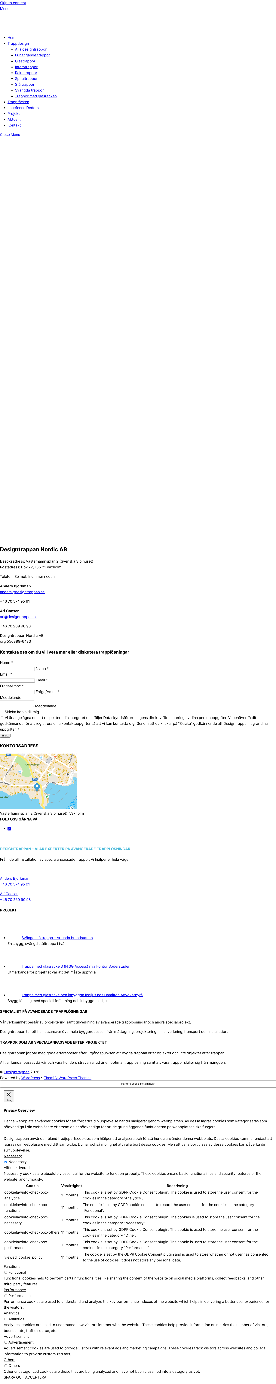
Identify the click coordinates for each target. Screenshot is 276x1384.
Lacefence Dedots (23, 107)
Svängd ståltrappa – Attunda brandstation (57, 938)
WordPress (30, 1078)
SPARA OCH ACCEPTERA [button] (25, 1377)
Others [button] (9, 1359)
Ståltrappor (24, 84)
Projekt (14, 113)
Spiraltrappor (26, 78)
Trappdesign (18, 43)
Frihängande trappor (32, 55)
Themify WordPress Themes (67, 1078)
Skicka (5, 735)
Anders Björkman (14, 878)
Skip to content (13, 3)
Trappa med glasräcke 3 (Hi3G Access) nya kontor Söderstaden (76, 966)
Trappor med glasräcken (36, 96)
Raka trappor (26, 72)
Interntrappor (26, 67)
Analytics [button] (12, 1313)
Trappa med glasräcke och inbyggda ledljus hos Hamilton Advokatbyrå (82, 995)
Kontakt (14, 125)
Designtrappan (16, 1072)
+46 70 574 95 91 (15, 884)
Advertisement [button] (16, 1336)
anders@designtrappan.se (22, 592)
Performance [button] (15, 1290)
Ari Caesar (9, 894)
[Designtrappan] (22, 28)
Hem (11, 37)
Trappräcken (18, 102)
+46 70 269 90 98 (15, 899)
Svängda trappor (29, 90)
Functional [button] (12, 1266)
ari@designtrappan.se (18, 616)
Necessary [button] (13, 1156)
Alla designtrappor (31, 49)
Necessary (17, 1162)
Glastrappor (25, 61)
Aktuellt (14, 119)
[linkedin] (9, 828)
